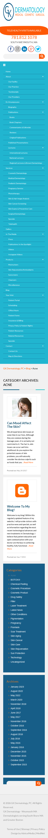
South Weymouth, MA (24, 42)
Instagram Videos (15, 254)
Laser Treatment (18, 605)
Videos (11, 249)
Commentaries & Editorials (20, 127)
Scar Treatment (18, 631)
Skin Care (15, 644)
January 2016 (17, 747)
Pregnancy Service (15, 188)
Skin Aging (16, 636)
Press (10, 239)
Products (9, 259)
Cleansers (12, 280)
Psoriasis (15, 627)
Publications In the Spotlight (19, 244)
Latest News (17, 610)
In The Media (11, 234)
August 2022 (17, 691)
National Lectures (17, 158)
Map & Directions (15, 356)
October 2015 (17, 760)
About (8, 76)
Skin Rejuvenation (19, 649)
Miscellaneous (14, 285)
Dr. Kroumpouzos (12, 102)
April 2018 (15, 708)
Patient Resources (15, 331)
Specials (11, 219)
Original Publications (18, 137)
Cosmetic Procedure (20, 588)
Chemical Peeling (19, 584)
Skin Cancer (17, 640)
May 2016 (15, 743)
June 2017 (16, 712)
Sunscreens (13, 275)
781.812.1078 (24, 37)
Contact (9, 346)
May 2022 (15, 695)
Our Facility (12, 82)
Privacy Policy (38, 829)
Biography (12, 107)
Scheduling (12, 305)
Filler (13, 601)
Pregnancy (16, 623)
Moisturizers (13, 265)
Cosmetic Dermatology (17, 173)
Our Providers (14, 97)
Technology (16, 657)
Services (9, 168)
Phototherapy (14, 193)
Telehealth (12, 224)
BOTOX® (15, 579)
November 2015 (18, 756)
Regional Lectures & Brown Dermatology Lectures (26, 164)
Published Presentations (18, 143)
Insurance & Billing (15, 320)
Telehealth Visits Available (24, 30)
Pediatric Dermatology (17, 183)
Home (8, 71)
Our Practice (13, 87)
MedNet (40, 833)
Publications (13, 112)
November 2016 (18, 721)
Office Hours (13, 310)
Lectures (11, 148)
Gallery (8, 229)
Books (12, 117)
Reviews (13, 132)
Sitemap (25, 829)
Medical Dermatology (16, 178)
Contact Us (13, 351)
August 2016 (17, 734)
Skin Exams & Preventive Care (20, 209)
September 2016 (19, 730)
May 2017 (15, 717)
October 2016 (17, 725)
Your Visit (10, 295)
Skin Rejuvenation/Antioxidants (21, 270)
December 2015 (18, 751)
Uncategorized (18, 662)
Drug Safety (16, 597)
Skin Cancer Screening (17, 204)
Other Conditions (19, 614)
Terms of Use (13, 829)
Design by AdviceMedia (23, 833)
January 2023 (17, 686)
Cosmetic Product (19, 592)
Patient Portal (14, 300)
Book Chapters (16, 122)
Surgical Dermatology (16, 214)
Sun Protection (18, 653)
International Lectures (19, 153)
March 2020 (16, 699)
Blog (7, 290)
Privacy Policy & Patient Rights (20, 326)
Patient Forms (14, 315)
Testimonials (13, 92)
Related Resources (16, 336)
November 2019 (18, 704)
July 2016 (15, 738)
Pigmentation (17, 618)
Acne (13, 575)
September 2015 (19, 764)
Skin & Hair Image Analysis (18, 198)
